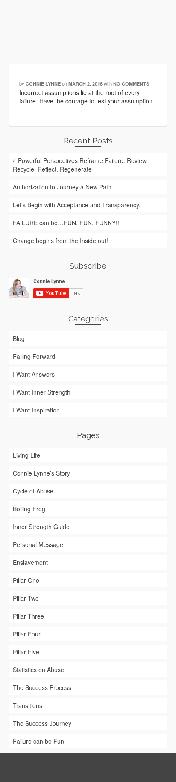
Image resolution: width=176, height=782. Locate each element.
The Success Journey (42, 723)
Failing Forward (34, 356)
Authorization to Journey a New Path (62, 187)
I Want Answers (34, 374)
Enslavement (30, 562)
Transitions (27, 705)
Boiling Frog (29, 508)
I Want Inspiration (36, 410)
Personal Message (38, 544)
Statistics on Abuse (38, 669)
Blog (19, 338)
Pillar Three (28, 616)
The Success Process (42, 687)
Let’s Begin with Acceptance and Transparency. (77, 205)
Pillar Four (27, 634)
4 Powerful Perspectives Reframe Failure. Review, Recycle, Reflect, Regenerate (80, 164)
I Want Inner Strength (41, 392)
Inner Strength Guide (41, 526)
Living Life (26, 455)
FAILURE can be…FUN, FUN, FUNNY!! (66, 222)
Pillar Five (26, 651)
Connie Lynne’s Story (41, 473)
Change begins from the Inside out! (60, 240)
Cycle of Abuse (33, 491)
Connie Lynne (43, 83)
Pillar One (26, 580)
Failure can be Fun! (39, 741)
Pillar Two (26, 598)
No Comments (131, 83)
